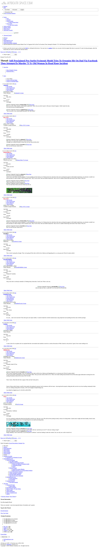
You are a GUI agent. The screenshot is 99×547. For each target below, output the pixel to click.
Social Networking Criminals (10, 43)
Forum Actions (9, 21)
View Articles (9, 90)
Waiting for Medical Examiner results (20, 464)
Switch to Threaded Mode (12, 81)
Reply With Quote (8, 113)
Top (23, 443)
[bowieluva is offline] (17, 241)
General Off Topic (10, 485)
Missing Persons (13, 468)
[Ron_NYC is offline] (24, 125)
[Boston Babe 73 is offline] (22, 160)
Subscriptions (6, 449)
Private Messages (7, 448)
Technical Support (10, 481)
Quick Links (9, 23)
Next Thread (13, 496)
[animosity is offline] (19, 93)
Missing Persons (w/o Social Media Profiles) (22, 470)
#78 (15, 151)
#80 (15, 232)
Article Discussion (7, 41)
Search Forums (6, 452)
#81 (15, 258)
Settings (5, 447)
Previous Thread (5, 496)
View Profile (9, 86)
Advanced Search (7, 35)
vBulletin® (8, 544)
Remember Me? (9, 12)
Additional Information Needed (16, 462)
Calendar (8, 19)
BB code (5, 526)
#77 (15, 116)
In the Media (12, 479)
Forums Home (6, 453)
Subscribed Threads (8, 30)
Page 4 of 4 (3, 52)
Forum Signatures (13, 478)
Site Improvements (13, 482)
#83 (15, 322)
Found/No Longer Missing (18, 469)
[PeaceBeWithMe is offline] (20, 267)
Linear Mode (9, 78)
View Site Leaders (13, 25)
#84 (15, 348)
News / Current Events (11, 492)
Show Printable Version (11, 70)
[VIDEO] (5, 530)
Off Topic (5, 483)
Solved (13, 466)
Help (4, 7)
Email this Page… (10, 71)
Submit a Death (7, 27)
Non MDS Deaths (13, 461)
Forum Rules (4, 534)
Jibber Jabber (12, 486)
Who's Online (6, 451)
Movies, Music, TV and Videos (13, 488)
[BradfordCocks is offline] (20, 303)
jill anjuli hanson (4, 510)
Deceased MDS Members (15, 474)
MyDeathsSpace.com (8, 539)
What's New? (6, 29)
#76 (15, 83)
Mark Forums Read (13, 22)
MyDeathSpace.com (8, 40)
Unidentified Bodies (16, 465)
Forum (5, 17)
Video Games (9, 490)
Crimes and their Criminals (15, 473)
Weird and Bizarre (10, 491)
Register (5, 6)
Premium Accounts (7, 456)
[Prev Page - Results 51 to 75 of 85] (14, 52)
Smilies (5, 528)
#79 (15, 197)
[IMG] (4, 529)
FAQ (7, 18)
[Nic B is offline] (19, 404)
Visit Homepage (10, 299)
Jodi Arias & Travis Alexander (16, 475)
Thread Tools (5, 67)
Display (4, 75)
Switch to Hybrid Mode (11, 80)
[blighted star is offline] (19, 357)
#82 (15, 293)
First (10, 52)
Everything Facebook (11, 487)
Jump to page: (6, 54)
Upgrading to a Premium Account (14, 457)
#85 (15, 395)
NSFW (8, 494)
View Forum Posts (10, 87)
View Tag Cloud (4, 513)
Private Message (10, 89)
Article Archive (7, 26)
